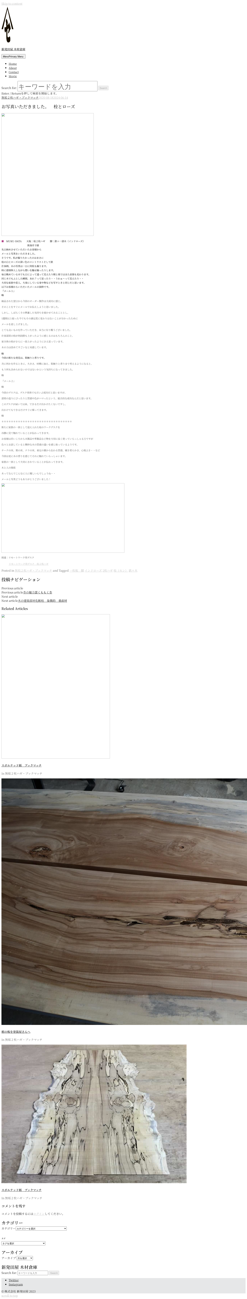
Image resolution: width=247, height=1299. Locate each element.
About (13, 68)
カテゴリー (8, 1228)
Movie (13, 76)
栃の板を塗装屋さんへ (15, 1032)
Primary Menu (13, 56)
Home (13, 64)
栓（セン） (121, 570)
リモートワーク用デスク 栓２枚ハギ (28, 564)
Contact (14, 72)
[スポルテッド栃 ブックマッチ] (55, 757)
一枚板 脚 (76, 570)
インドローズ (93, 570)
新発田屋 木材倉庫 (13, 49)
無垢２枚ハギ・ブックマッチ (20, 97)
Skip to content (11, 3)
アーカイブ (8, 1258)
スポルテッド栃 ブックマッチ (21, 765)
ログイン (39, 1214)
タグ (3, 1238)
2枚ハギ (108, 570)
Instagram (16, 1284)
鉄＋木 (133, 570)
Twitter (14, 1280)
